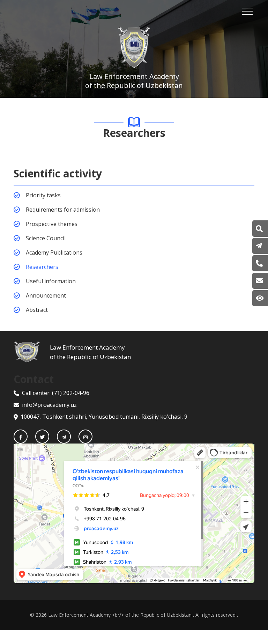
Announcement (46, 295)
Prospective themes (51, 224)
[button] (259, 228)
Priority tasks (43, 195)
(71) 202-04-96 (70, 393)
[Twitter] (42, 437)
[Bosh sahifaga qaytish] (32, 352)
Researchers (42, 267)
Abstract (37, 310)
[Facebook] (21, 437)
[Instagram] (85, 437)
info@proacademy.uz (49, 405)
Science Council (46, 238)
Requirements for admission (63, 209)
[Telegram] (64, 437)
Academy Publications (54, 252)
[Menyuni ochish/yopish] (247, 11)
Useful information (51, 281)
